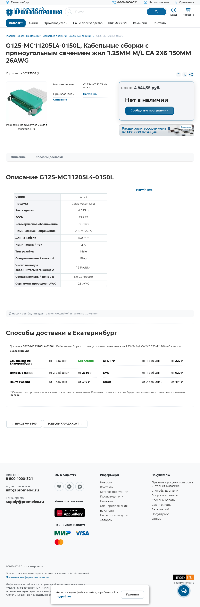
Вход (173, 14)
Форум (157, 519)
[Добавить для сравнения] (185, 74)
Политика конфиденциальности (27, 577)
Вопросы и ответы (165, 495)
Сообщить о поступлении (150, 110)
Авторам (106, 520)
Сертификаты (161, 505)
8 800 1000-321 (19, 479)
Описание (60, 100)
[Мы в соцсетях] (59, 486)
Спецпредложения (114, 506)
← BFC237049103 (24, 423)
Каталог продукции (114, 492)
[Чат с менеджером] (183, 590)
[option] (26, 102)
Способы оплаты (163, 500)
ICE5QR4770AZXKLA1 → (65, 423)
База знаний (160, 509)
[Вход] (173, 10)
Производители (111, 496)
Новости (106, 482)
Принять (132, 594)
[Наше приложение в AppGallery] (75, 512)
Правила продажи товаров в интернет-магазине (173, 484)
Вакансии (107, 510)
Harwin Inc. (90, 94)
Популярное (161, 514)
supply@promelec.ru (25, 502)
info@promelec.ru (22, 490)
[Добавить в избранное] (178, 74)
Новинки (106, 501)
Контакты (106, 487)
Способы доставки (49, 157)
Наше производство (114, 515)
